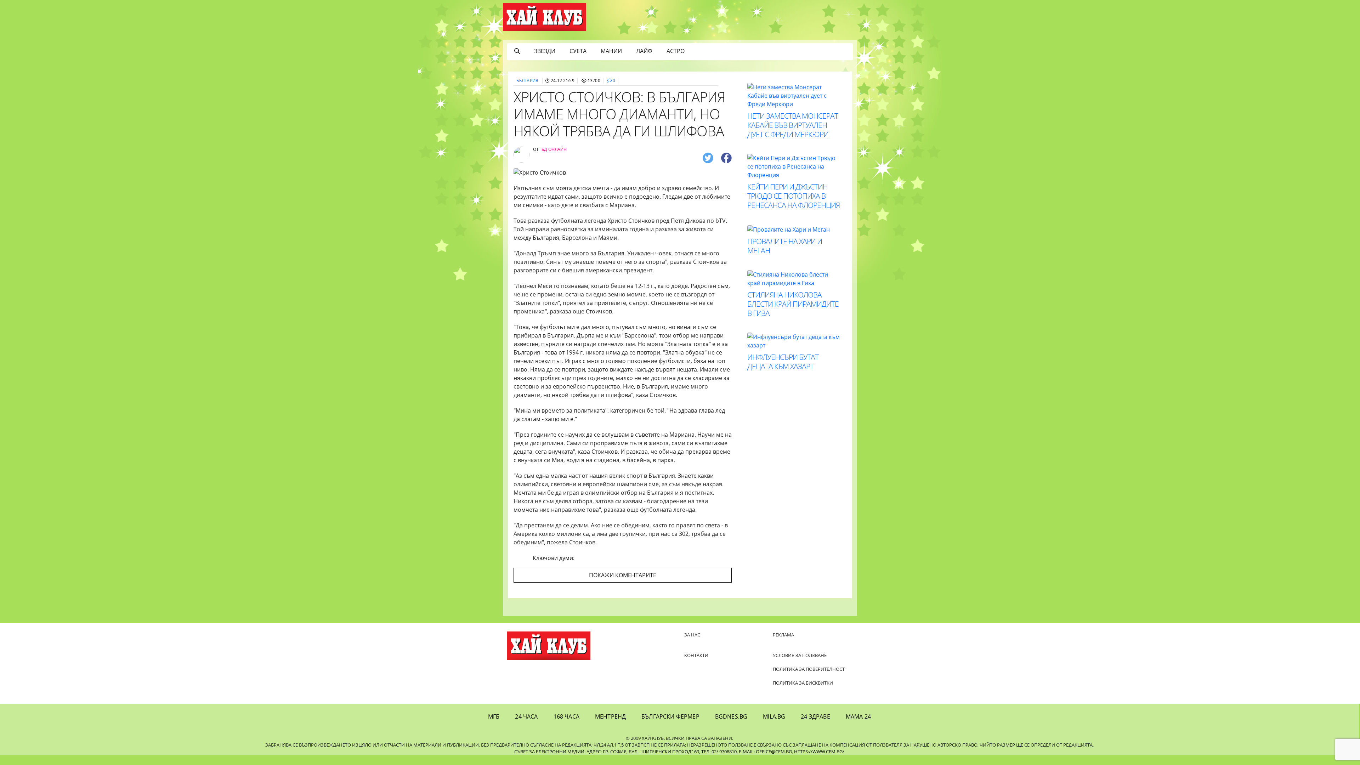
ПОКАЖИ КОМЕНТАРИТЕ (622, 575)
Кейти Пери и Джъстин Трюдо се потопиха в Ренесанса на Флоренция (793, 196)
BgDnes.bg (731, 716)
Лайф (644, 51)
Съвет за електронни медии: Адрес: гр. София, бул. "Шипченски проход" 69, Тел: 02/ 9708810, (626, 751)
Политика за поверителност (809, 669)
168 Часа (566, 716)
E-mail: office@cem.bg (765, 751)
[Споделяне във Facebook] (726, 157)
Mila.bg (774, 716)
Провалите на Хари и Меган (784, 245)
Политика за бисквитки (803, 683)
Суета (578, 51)
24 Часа (526, 716)
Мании (611, 51)
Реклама (783, 634)
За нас (692, 634)
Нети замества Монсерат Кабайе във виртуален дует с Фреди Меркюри (792, 125)
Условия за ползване (800, 655)
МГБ (493, 716)
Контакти (696, 655)
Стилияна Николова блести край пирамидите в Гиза (793, 304)
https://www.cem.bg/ (819, 751)
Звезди (544, 51)
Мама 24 (858, 716)
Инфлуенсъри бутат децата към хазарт (782, 361)
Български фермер (670, 716)
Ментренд (610, 716)
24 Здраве (815, 716)
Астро (676, 51)
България (527, 81)
